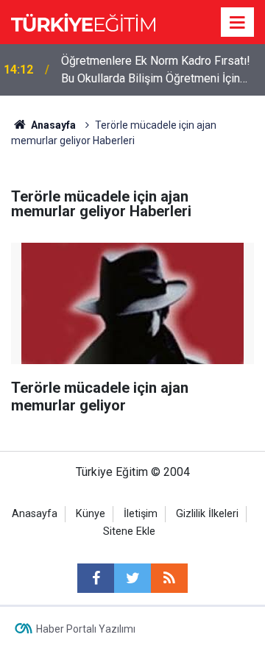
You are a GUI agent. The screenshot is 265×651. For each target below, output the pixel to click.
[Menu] (238, 23)
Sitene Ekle (129, 531)
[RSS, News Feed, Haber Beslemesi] (169, 578)
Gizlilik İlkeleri (207, 514)
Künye (90, 514)
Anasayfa (34, 514)
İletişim (141, 514)
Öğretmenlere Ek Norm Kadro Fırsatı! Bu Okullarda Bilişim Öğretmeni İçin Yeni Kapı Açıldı (155, 71)
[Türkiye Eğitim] (83, 21)
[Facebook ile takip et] (95, 578)
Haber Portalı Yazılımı (85, 629)
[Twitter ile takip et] (132, 578)
